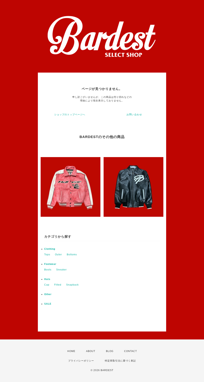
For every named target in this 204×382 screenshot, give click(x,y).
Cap (46, 284)
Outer (58, 254)
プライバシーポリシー (81, 360)
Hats (47, 279)
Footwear (50, 264)
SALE (47, 303)
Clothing (49, 249)
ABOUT (90, 351)
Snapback (72, 284)
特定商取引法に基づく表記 (120, 360)
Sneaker (61, 269)
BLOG (109, 351)
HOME (71, 351)
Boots (47, 269)
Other (48, 294)
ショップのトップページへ (69, 114)
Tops (47, 254)
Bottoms (72, 254)
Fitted (57, 284)
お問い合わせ (134, 114)
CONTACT (130, 351)
